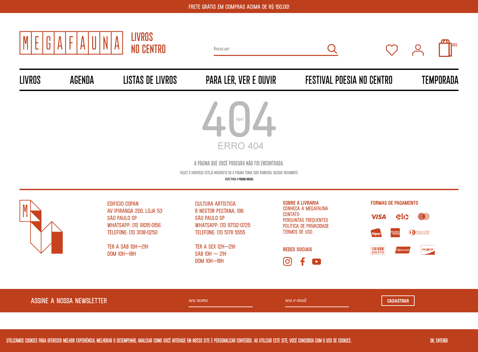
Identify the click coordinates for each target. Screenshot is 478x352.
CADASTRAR (398, 301)
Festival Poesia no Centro (348, 79)
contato (291, 214)
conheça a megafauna (305, 208)
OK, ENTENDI (439, 340)
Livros (30, 79)
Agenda (82, 79)
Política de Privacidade (306, 226)
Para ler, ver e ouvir (241, 79)
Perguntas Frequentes (305, 220)
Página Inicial (246, 179)
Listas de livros (150, 79)
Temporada (440, 79)
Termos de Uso (297, 231)
